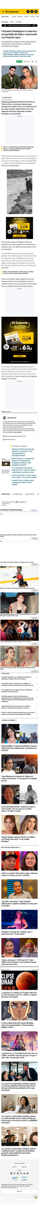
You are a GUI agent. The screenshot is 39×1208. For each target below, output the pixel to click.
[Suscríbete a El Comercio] (32, 11)
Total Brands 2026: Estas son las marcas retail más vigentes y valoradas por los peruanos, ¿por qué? (15, 707)
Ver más (19, 432)
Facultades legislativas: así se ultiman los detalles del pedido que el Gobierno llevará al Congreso (16, 678)
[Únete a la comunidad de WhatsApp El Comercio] (19, 61)
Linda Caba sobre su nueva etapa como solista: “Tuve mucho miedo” (24, 476)
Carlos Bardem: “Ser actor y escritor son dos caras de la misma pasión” (18, 272)
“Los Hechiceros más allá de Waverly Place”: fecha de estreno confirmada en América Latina (24, 470)
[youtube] (21, 1173)
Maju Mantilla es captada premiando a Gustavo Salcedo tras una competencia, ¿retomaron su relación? (19, 748)
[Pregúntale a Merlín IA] (36, 1197)
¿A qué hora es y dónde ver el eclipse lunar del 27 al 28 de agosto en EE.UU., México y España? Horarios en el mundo (19, 994)
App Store (14, 1167)
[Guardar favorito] (32, 61)
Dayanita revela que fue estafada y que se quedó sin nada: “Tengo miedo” (17, 933)
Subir (18, 1191)
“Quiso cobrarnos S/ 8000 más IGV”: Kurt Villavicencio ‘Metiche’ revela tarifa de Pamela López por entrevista (18, 962)
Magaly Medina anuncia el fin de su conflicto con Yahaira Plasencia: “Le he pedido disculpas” (18, 839)
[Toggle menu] (3, 11)
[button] (6, 464)
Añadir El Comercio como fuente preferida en (19, 25)
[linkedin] (24, 1173)
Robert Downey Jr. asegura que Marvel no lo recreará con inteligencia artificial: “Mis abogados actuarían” (23, 462)
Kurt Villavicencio (17, 494)
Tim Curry (32, 16)
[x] (15, 1173)
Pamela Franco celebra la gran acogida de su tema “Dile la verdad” (23, 482)
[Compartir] (36, 61)
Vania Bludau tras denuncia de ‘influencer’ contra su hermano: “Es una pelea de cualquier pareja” (19, 778)
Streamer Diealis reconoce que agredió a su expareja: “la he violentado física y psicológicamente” (23, 452)
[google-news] (28, 1173)
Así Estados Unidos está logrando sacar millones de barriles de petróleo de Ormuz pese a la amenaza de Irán (17, 684)
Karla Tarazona (30, 494)
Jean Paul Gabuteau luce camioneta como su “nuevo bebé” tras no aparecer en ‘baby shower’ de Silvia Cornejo (18, 808)
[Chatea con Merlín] (28, 11)
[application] (6, 463)
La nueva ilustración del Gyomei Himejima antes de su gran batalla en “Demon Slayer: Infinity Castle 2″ (17, 1025)
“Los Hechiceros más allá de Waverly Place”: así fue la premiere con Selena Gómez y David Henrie (18, 148)
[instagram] (18, 1173)
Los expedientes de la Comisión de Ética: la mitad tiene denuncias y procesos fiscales (17, 690)
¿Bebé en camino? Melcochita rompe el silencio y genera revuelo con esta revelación (19, 874)
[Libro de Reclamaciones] (24, 1178)
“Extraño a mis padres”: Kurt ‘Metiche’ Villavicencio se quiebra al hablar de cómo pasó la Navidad (19, 903)
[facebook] (11, 1173)
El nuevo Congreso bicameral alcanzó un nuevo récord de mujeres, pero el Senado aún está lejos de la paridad (17, 713)
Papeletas (20, 16)
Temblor (14, 16)
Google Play (24, 1167)
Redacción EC (8, 97)
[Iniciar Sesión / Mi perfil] (36, 11)
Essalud (26, 16)
